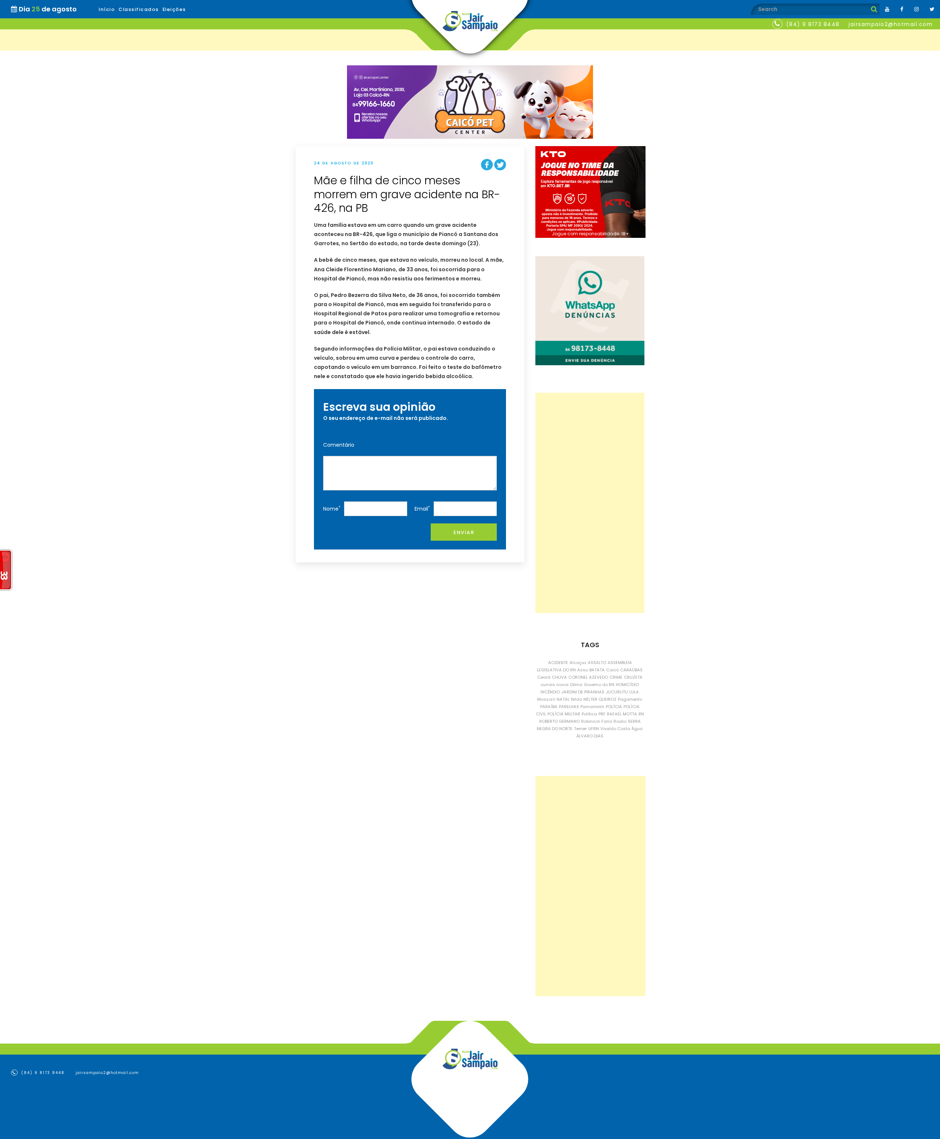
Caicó (612, 670)
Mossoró (546, 699)
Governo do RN (599, 685)
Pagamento (630, 699)
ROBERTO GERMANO (559, 721)
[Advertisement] (589, 503)
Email (422, 508)
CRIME (616, 677)
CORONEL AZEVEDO (588, 677)
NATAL (563, 699)
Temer (580, 729)
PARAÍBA (548, 707)
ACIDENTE (558, 662)
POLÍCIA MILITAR (563, 714)
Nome (331, 508)
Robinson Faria (596, 721)
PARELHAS (569, 707)
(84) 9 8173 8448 (813, 24)
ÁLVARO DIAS (589, 736)
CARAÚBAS (631, 670)
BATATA (597, 670)
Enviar (463, 532)
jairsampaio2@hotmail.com (891, 24)
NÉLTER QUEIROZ (600, 699)
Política (589, 714)
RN (641, 714)
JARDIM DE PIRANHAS (582, 692)
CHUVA (559, 677)
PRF (602, 714)
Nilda (576, 699)
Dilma (576, 685)
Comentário (338, 445)
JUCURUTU (617, 692)
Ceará (543, 677)
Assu (582, 670)
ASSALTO (597, 662)
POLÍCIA (614, 707)
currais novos (554, 685)
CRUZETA (633, 677)
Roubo (620, 721)
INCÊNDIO (550, 692)
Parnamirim (592, 707)
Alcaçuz (578, 662)
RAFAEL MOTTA (622, 714)
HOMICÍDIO (627, 685)
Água (637, 729)
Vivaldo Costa (615, 729)
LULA (634, 692)
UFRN (593, 729)
